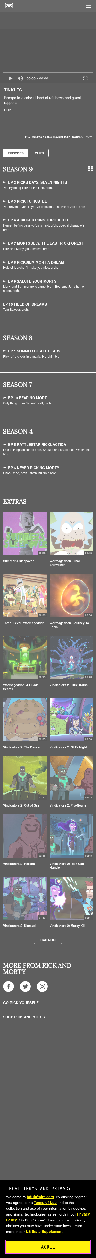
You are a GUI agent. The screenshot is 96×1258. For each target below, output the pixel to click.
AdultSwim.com (40, 1196)
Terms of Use (45, 1202)
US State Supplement (44, 1231)
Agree (48, 1247)
